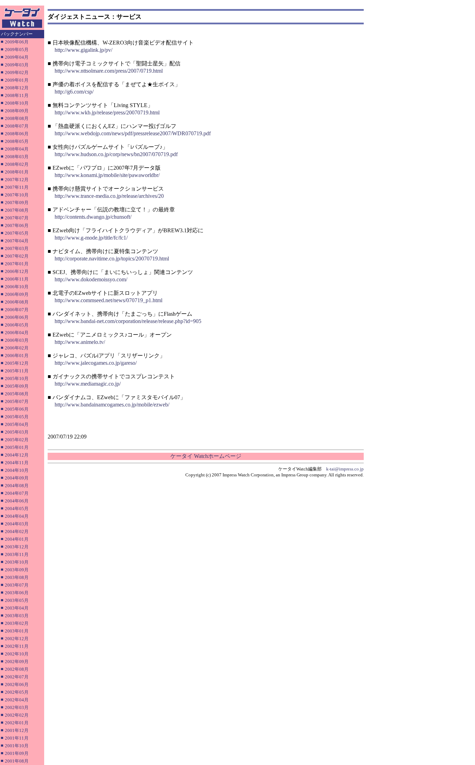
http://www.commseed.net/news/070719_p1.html (108, 300)
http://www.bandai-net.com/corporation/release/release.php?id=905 (128, 321)
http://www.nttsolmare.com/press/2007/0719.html (109, 71)
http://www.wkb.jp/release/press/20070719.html (107, 112)
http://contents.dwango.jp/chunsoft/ (93, 217)
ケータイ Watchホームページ (205, 456)
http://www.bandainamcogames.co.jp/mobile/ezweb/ (112, 405)
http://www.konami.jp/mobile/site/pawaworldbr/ (107, 175)
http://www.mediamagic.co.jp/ (88, 384)
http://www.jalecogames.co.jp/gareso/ (96, 363)
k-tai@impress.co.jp (345, 469)
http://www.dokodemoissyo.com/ (91, 279)
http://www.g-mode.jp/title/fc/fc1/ (91, 238)
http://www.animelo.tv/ (80, 342)
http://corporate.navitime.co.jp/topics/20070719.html (112, 258)
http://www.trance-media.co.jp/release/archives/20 (109, 196)
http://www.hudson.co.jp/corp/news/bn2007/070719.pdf (116, 154)
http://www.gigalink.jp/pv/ (83, 50)
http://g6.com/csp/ (74, 92)
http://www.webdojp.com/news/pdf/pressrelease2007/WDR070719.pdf (133, 133)
